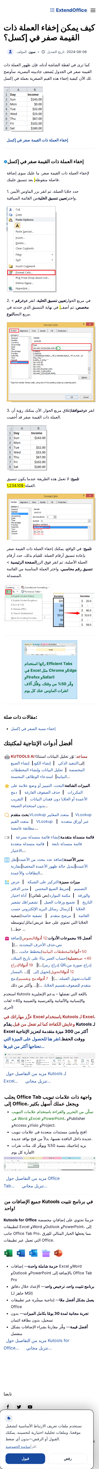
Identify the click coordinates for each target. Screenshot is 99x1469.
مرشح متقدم (60, 915)
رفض (68, 1458)
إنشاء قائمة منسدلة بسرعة (37, 837)
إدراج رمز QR (55, 965)
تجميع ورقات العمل (59, 902)
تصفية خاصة (32, 915)
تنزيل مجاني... (38, 1080)
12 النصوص (34, 938)
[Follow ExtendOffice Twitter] (19, 1406)
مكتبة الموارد (60, 895)
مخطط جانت (30, 951)
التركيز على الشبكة (42, 881)
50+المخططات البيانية (65, 951)
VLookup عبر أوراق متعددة (62, 821)
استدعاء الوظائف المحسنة (32, 776)
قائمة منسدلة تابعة (67, 843)
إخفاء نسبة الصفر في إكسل (33, 728)
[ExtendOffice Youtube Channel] (30, 1406)
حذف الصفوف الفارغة (42, 792)
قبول (25, 1458)
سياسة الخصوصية (18, 1446)
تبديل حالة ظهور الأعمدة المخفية (48, 866)
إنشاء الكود (42, 763)
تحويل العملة (70, 978)
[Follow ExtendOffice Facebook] (8, 1406)
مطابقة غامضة (22, 828)
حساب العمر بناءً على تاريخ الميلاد (39, 958)
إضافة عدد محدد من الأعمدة (40, 859)
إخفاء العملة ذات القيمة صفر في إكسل (37, 140)
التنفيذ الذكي (68, 763)
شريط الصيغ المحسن (52, 888)
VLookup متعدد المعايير (49, 814)
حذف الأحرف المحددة (37, 944)
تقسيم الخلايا (55, 985)
